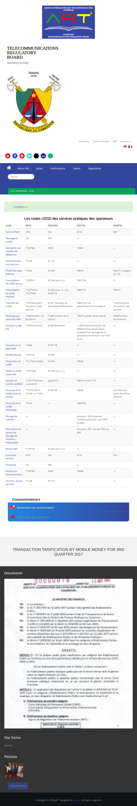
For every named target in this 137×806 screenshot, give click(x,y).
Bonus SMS (12, 448)
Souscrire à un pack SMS (13, 347)
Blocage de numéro (11, 418)
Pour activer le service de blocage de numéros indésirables (13, 435)
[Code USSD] (130, 147)
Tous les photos (18, 785)
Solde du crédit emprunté (14, 372)
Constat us (125, 141)
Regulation (92, 169)
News (37, 169)
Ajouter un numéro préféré (14, 382)
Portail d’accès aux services (13, 262)
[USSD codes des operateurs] (125, 146)
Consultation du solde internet (12, 293)
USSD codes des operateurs (33, 517)
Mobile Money (13, 354)
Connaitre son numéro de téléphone (13, 251)
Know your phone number (14, 472)
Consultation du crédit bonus (14, 282)
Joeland (77, 800)
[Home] (68, 21)
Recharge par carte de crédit (13, 317)
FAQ (115, 141)
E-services (84, 141)
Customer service (11, 457)
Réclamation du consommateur (35, 507)
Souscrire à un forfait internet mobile (13, 393)
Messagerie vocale (12, 240)
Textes (74, 169)
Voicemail (11, 464)
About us (21, 169)
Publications (56, 169)
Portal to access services (14, 482)
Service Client (13, 231)
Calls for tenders (101, 141)
